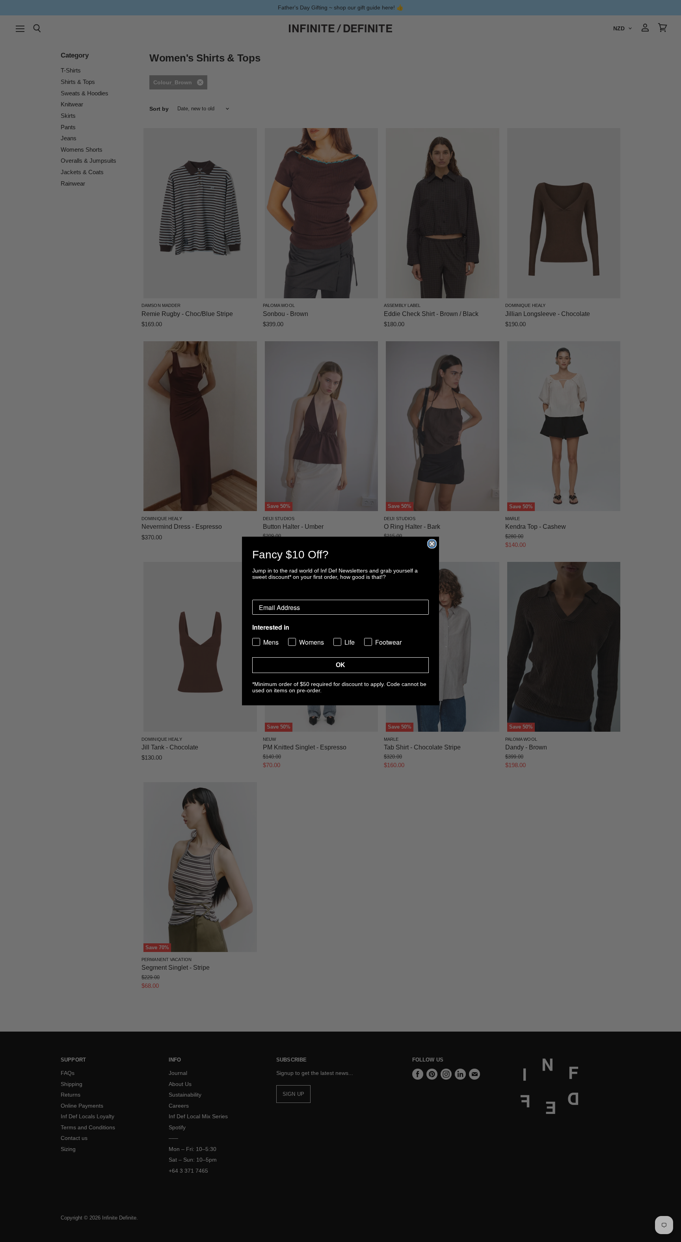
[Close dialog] (432, 544)
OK (340, 665)
